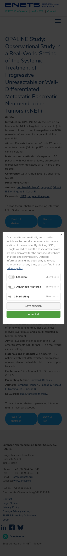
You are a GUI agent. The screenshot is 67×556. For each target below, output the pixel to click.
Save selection (33, 306)
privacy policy (15, 268)
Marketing (22, 296)
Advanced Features (28, 287)
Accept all (33, 314)
